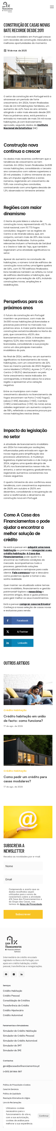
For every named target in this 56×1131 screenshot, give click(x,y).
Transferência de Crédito (16, 1005)
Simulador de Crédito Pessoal (18, 1035)
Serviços (7, 985)
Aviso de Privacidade (31, 904)
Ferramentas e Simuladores (16, 1025)
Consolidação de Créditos (16, 1000)
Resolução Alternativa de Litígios (16, 1098)
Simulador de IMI (12, 1050)
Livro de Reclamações (12, 1102)
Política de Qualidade (12, 1093)
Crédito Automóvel (13, 1015)
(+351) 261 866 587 (12, 1071)
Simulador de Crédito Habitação (20, 1030)
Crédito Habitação (12, 990)
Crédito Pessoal (11, 995)
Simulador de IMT (12, 1045)
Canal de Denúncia (11, 1089)
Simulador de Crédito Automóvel (20, 1040)
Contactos (8, 1061)
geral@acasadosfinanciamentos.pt (21, 1065)
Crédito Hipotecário (13, 1010)
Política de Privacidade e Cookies (16, 1085)
